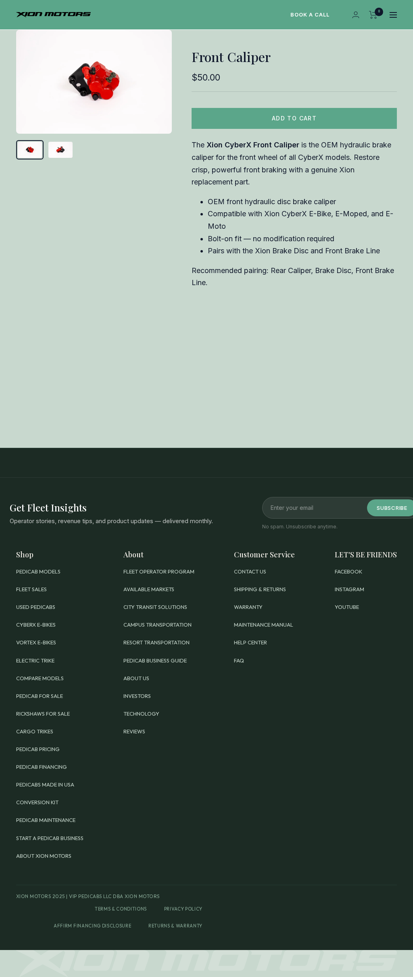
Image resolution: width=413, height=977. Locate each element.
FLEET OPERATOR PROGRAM (158, 571)
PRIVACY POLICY (183, 909)
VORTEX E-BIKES (36, 642)
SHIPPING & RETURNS (260, 589)
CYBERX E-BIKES (36, 624)
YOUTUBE (347, 607)
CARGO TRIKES (34, 731)
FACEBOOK (348, 571)
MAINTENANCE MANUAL (263, 624)
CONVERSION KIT (37, 802)
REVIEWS (134, 731)
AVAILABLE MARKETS (148, 589)
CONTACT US (250, 571)
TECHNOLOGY (141, 713)
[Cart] (373, 15)
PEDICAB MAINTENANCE (45, 820)
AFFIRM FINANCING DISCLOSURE (92, 926)
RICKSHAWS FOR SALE (43, 713)
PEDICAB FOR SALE (39, 696)
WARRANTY (248, 607)
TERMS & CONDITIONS (121, 909)
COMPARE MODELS (40, 678)
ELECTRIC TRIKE (35, 660)
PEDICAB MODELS (38, 571)
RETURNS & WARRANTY (175, 926)
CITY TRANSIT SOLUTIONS (155, 607)
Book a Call (310, 14)
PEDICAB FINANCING (41, 767)
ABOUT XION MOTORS (43, 856)
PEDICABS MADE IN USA (45, 784)
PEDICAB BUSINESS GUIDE (155, 660)
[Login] (355, 14)
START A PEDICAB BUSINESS (49, 838)
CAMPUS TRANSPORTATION (157, 624)
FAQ (239, 660)
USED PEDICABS (35, 607)
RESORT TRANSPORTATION (156, 642)
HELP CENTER (250, 642)
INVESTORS (137, 696)
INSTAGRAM (349, 589)
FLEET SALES (31, 589)
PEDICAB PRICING (38, 749)
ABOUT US (136, 678)
